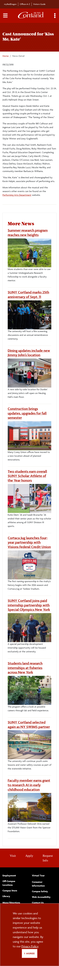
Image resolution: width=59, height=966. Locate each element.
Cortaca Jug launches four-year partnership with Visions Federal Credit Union (29, 542)
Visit (13, 855)
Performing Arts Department (17, 194)
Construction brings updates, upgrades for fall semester (27, 413)
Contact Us (38, 902)
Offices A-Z (25, 4)
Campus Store (10, 890)
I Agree (29, 953)
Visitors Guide (39, 4)
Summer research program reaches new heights (28, 232)
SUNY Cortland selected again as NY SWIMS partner (29, 724)
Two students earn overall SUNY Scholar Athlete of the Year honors (27, 476)
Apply (29, 855)
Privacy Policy (29, 946)
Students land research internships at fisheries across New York (25, 668)
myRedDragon (10, 4)
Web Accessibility (41, 896)
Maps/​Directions (11, 902)
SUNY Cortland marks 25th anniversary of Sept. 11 (28, 294)
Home (6, 55)
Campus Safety (40, 891)
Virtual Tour (38, 875)
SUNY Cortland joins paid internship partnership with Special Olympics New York (29, 605)
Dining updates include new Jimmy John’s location (29, 352)
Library (6, 896)
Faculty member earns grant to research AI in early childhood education (29, 785)
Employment (9, 875)
